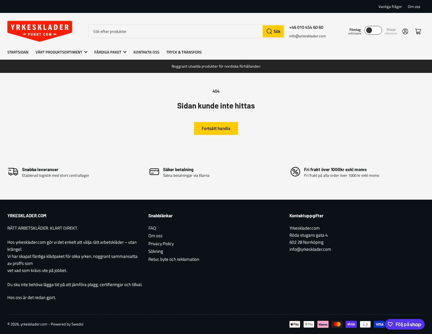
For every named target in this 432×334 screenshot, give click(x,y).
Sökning (155, 251)
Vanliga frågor (390, 6)
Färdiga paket (107, 52)
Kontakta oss (146, 52)
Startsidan (18, 52)
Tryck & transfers (184, 52)
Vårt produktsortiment (59, 52)
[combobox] (186, 31)
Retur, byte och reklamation (173, 259)
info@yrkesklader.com (307, 36)
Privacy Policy (161, 243)
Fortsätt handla (216, 128)
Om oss (414, 6)
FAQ (152, 228)
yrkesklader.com (34, 324)
